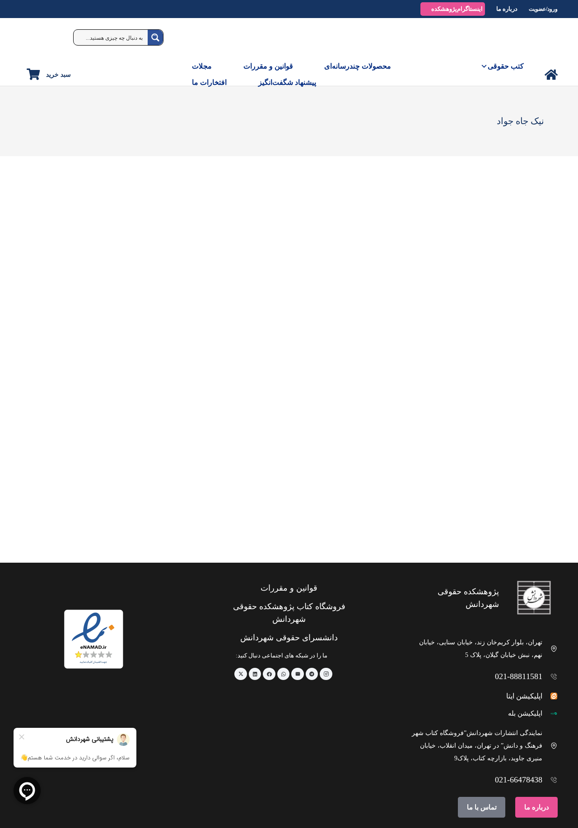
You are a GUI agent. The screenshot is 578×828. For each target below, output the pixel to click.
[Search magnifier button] (155, 37)
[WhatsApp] (283, 674)
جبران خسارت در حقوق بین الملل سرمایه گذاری (485, 527)
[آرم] (537, 40)
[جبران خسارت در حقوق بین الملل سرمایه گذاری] (465, 413)
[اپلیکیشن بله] (550, 713)
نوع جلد (536, 217)
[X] (240, 674)
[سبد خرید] (33, 74)
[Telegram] (312, 674)
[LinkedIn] (255, 674)
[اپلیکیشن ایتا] (550, 696)
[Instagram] (326, 674)
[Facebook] (269, 674)
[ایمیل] (297, 674)
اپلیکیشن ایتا (524, 696)
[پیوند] (551, 74)
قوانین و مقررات (268, 66)
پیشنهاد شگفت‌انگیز (287, 82)
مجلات (202, 66)
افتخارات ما (209, 82)
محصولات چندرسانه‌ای (357, 66)
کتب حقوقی (506, 66)
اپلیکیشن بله (525, 713)
